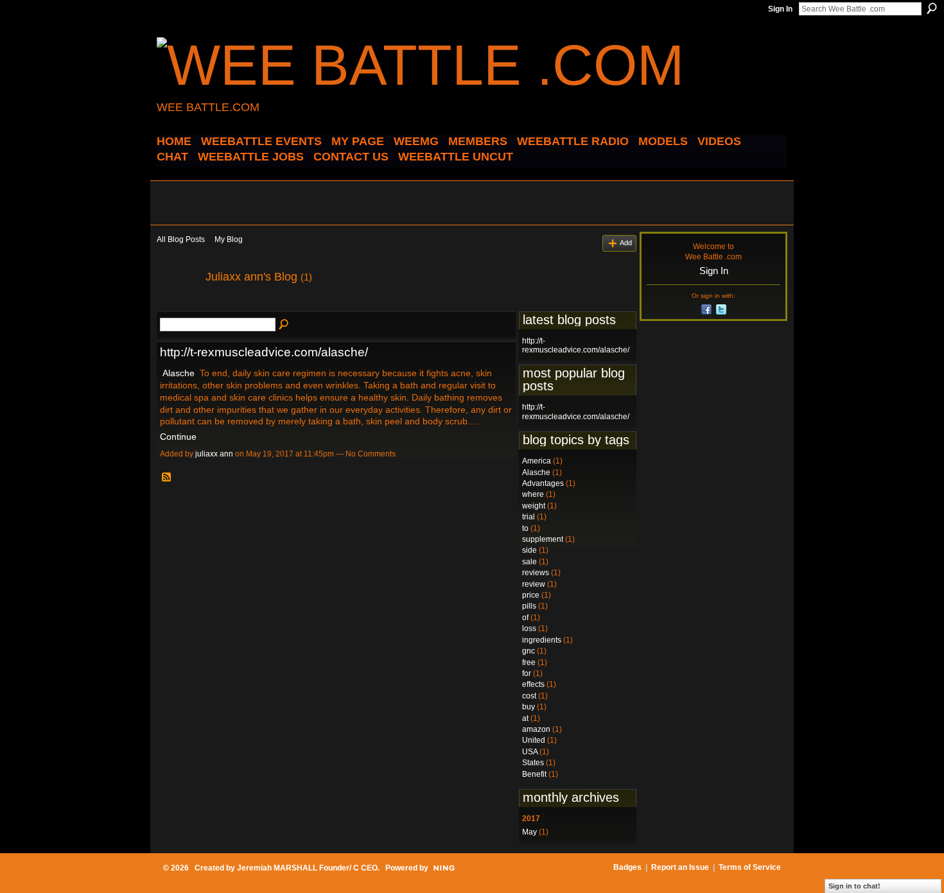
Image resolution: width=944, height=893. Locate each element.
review (533, 584)
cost (529, 695)
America (536, 460)
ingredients (541, 640)
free (529, 662)
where (533, 494)
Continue (178, 436)
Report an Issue (680, 867)
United (533, 740)
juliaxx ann (214, 453)
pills (529, 606)
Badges (627, 867)
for (526, 673)
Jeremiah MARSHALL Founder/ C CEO (307, 867)
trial (528, 516)
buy (528, 706)
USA (530, 751)
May (529, 832)
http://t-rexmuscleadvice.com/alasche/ (264, 352)
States (533, 762)
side (529, 550)
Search (932, 8)
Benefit (534, 774)
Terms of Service (750, 867)
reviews (535, 572)
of (525, 617)
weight (533, 505)
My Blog (228, 239)
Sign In (780, 8)
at (525, 718)
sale (529, 561)
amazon (536, 729)
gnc (528, 650)
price (530, 595)
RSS (167, 477)
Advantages (543, 483)
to (525, 528)
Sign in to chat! (854, 886)
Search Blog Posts (284, 325)
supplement (542, 539)
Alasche (178, 373)
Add (626, 243)
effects (533, 684)
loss (529, 628)
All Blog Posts (181, 239)
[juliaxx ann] (177, 305)
